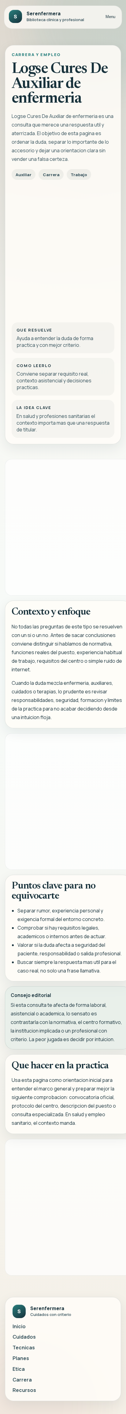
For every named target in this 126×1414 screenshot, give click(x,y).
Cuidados (24, 1336)
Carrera (22, 1379)
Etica (19, 1369)
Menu (110, 16)
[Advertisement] (63, 249)
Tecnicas (24, 1347)
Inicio (19, 1326)
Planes (21, 1358)
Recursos (24, 1390)
